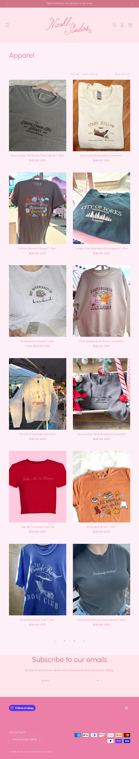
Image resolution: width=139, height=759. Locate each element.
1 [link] (55, 641)
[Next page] (84, 641)
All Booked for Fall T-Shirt (101, 527)
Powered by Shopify (42, 752)
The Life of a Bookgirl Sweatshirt (37, 434)
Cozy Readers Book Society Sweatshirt (101, 341)
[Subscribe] (97, 680)
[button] (7, 25)
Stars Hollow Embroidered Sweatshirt (101, 155)
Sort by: (75, 74)
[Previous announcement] (7, 3)
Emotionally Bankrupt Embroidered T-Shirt (101, 619)
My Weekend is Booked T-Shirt (37, 341)
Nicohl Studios (24, 752)
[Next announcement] (132, 3)
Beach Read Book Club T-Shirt (37, 619)
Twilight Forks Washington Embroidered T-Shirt (101, 248)
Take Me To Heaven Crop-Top (38, 527)
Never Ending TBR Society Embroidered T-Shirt (37, 155)
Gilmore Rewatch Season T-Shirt (37, 248)
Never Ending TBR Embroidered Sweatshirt (101, 434)
